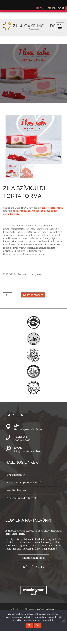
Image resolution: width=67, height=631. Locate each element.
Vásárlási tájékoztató (17, 490)
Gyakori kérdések (16, 475)
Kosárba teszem (33, 294)
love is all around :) (46, 211)
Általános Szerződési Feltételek (22, 498)
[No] (63, 620)
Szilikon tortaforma (51, 207)
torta (17, 214)
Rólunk (14, 609)
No (37, 625)
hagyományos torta (24, 211)
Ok (29, 625)
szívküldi (8, 214)
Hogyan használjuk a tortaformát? (24, 482)
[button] (33, 557)
